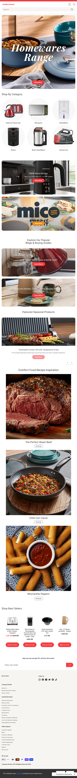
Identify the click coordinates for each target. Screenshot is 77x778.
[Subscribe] (69, 665)
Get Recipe (38, 446)
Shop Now (38, 357)
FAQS (3, 732)
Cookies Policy (6, 710)
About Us (4, 688)
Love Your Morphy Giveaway (9, 720)
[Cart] (69, 4)
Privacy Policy (5, 707)
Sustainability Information (9, 722)
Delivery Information (7, 700)
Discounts (4, 715)
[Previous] (67, 362)
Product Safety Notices (8, 739)
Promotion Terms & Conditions (10, 705)
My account (5, 749)
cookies (19, 773)
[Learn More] (38, 262)
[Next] (71, 362)
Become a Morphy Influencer (9, 717)
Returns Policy (6, 703)
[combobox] (38, 9)
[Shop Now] (38, 177)
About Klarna (5, 712)
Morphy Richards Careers (9, 690)
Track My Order (6, 744)
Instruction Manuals (7, 735)
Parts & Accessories (7, 737)
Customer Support (7, 730)
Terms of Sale (5, 693)
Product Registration (7, 742)
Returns (4, 747)
